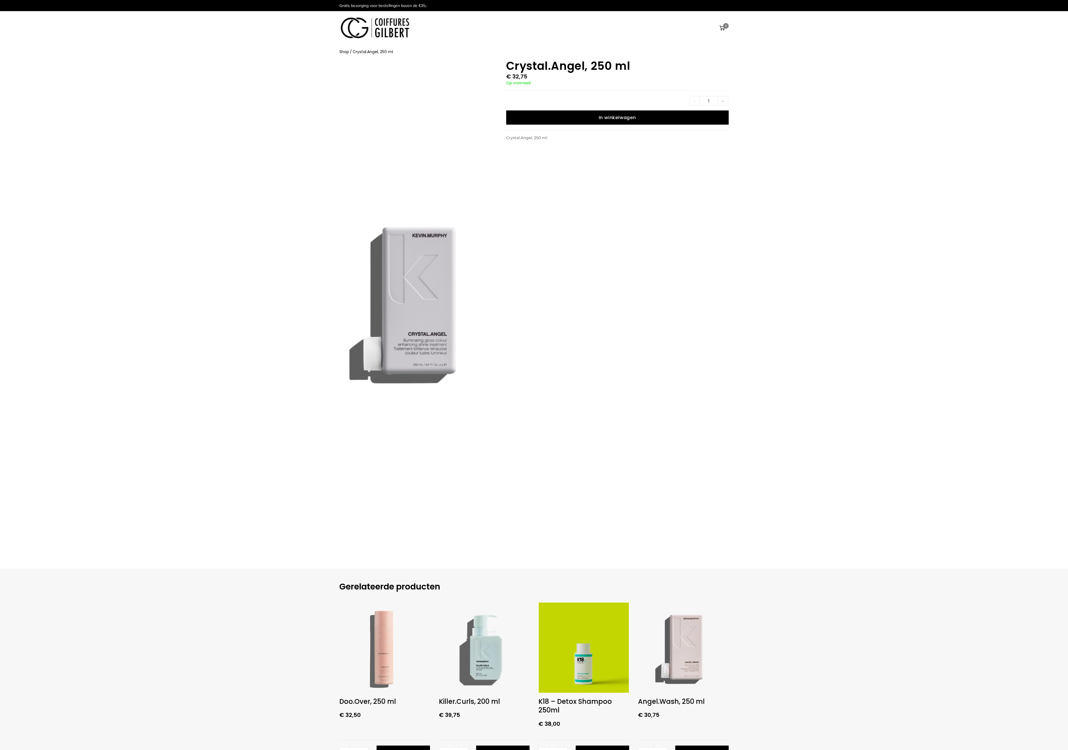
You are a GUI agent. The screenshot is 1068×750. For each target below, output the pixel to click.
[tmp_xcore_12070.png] (411, 302)
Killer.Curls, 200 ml (469, 701)
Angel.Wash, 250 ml (671, 701)
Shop (344, 52)
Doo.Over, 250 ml (367, 701)
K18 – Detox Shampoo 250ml (575, 706)
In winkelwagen (617, 117)
